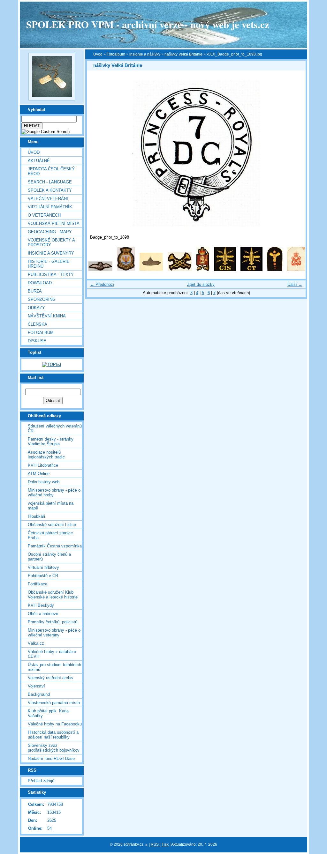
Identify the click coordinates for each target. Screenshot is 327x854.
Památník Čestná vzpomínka (55, 546)
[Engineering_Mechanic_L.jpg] (275, 269)
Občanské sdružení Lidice (52, 524)
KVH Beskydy (41, 605)
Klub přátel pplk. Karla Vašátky (48, 713)
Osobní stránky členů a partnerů (49, 556)
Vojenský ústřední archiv (50, 677)
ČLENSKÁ (37, 324)
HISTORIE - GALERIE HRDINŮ (49, 264)
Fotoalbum (41, 332)
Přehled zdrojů (41, 780)
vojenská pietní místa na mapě (50, 505)
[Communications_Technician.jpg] (251, 269)
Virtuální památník (50, 206)
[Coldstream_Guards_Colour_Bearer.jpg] (202, 269)
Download (40, 282)
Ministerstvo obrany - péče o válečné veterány (54, 632)
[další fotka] (295, 153)
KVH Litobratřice (43, 465)
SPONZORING (42, 299)
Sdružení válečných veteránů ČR (55, 428)
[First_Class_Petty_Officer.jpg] (296, 269)
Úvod (34, 152)
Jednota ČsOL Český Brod (51, 171)
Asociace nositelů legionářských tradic (46, 454)
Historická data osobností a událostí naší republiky (53, 734)
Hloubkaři (36, 516)
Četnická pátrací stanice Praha (50, 535)
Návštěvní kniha (47, 316)
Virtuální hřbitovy (43, 567)
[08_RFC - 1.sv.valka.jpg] (100, 269)
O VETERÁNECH (44, 215)
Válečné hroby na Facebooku (55, 724)
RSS (155, 844)
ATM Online (38, 473)
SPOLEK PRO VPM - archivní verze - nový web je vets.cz (147, 24)
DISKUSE (37, 340)
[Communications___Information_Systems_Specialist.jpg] (225, 269)
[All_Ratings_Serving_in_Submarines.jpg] (151, 269)
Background (39, 694)
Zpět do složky (201, 284)
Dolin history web (43, 481)
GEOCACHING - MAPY (50, 231)
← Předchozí (102, 284)
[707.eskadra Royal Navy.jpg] (126, 269)
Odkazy (36, 307)
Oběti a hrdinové (43, 613)
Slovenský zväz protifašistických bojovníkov (54, 748)
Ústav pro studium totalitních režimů (54, 667)
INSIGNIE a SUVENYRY (51, 253)
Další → (294, 284)
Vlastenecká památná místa (54, 702)
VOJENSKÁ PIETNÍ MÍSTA (54, 223)
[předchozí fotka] (97, 153)
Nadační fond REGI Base (51, 758)
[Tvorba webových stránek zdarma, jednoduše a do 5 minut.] (146, 844)
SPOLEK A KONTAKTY (50, 190)
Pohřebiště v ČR (43, 575)
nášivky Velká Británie (183, 54)
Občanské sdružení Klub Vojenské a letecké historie (53, 594)
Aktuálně (39, 160)
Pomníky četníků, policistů (52, 622)
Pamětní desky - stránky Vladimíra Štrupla (50, 441)
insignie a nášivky (144, 54)
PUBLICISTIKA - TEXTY (51, 274)
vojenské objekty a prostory (51, 242)
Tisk (165, 844)
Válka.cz (36, 643)
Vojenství (36, 686)
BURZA (35, 291)
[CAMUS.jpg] (180, 269)
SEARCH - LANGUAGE (50, 182)
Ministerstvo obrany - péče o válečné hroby (54, 492)
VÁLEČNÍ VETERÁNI (48, 198)
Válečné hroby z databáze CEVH (52, 654)
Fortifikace (37, 584)
